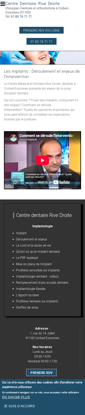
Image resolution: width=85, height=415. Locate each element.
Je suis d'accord (19, 406)
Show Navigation (4, 5)
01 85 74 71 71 (21, 16)
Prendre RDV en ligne (41, 30)
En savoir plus (16, 397)
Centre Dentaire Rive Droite (32, 3)
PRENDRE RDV (41, 373)
